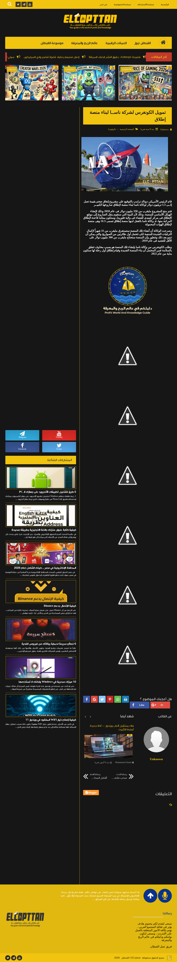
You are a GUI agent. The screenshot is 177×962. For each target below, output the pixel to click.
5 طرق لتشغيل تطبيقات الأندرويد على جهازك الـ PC (47, 492)
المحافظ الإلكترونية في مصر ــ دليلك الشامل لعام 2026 (45, 568)
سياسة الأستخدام (146, 4)
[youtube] (19, 957)
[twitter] (7, 957)
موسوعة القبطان (52, 43)
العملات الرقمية (116, 43)
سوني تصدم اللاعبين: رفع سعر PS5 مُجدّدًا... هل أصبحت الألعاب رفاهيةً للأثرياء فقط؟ (145, 96)
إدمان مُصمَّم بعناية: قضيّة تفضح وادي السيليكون (81, 57)
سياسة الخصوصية (122, 4)
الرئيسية (165, 4)
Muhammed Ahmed (123, 762)
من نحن (103, 4)
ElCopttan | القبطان (131, 958)
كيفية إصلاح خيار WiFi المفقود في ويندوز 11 (51, 720)
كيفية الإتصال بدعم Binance (60, 606)
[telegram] (13, 957)
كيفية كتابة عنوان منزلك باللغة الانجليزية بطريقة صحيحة (44, 530)
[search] (9, 4)
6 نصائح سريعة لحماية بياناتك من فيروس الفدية (49, 644)
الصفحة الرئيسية (127, 129)
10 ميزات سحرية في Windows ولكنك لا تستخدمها (47, 682)
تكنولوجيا (112, 129)
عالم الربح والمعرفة (84, 43)
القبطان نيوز (142, 43)
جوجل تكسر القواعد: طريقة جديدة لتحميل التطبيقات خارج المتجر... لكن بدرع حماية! (88, 96)
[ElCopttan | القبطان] (90, 21)
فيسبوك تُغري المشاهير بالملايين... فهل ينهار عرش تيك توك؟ (32, 96)
